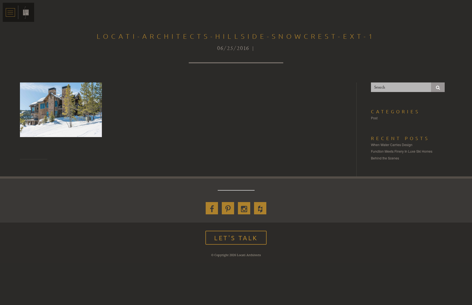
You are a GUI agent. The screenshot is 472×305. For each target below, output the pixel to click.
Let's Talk (236, 238)
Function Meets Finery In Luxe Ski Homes (401, 151)
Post (374, 118)
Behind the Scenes (385, 158)
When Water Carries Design (391, 144)
